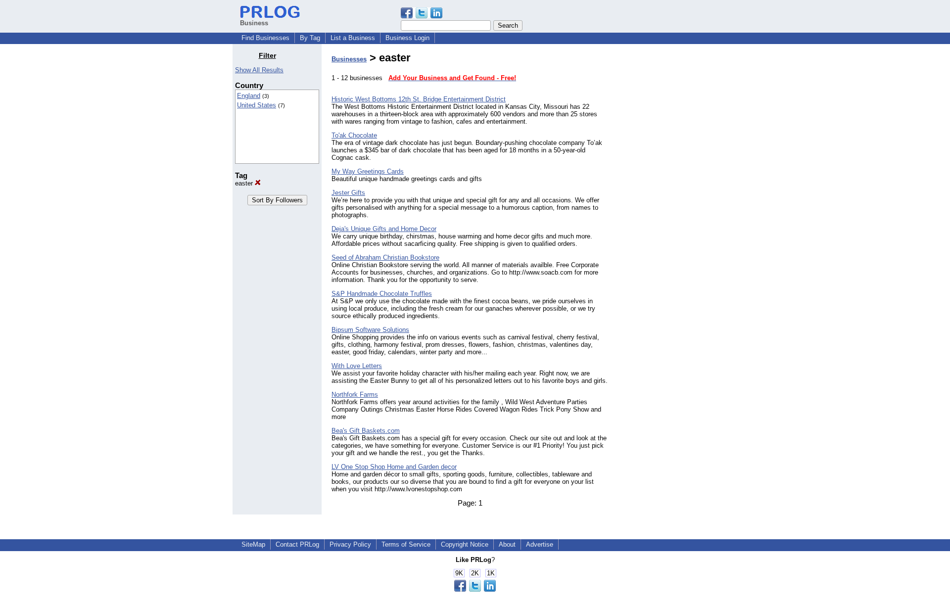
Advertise (539, 544)
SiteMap (253, 544)
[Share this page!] (421, 16)
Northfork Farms (355, 394)
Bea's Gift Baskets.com (366, 430)
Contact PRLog (297, 544)
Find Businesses (265, 38)
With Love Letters (357, 366)
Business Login (407, 38)
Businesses (349, 59)
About (507, 544)
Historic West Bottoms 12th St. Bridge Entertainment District (419, 99)
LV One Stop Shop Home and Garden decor (394, 466)
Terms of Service (405, 544)
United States (256, 105)
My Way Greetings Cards (368, 171)
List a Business (353, 38)
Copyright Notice (464, 544)
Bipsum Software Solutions (370, 329)
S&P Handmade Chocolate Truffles (382, 293)
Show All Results (259, 70)
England (248, 95)
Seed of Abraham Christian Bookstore (385, 257)
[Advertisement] (667, 199)
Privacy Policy (350, 544)
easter (245, 183)
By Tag (310, 38)
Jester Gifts (348, 192)
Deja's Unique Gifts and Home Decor (384, 229)
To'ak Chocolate (354, 135)
